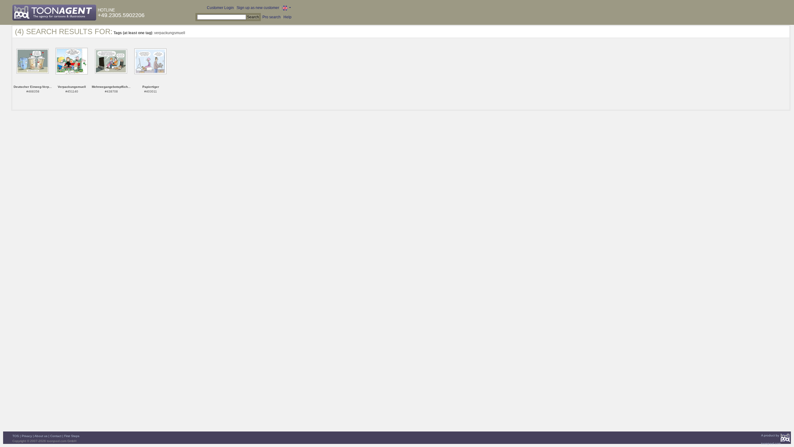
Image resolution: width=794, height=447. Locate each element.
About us (40, 436)
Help (287, 17)
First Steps (71, 436)
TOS (15, 436)
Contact (55, 436)
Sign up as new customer (258, 8)
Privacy (27, 436)
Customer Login (220, 8)
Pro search (271, 17)
